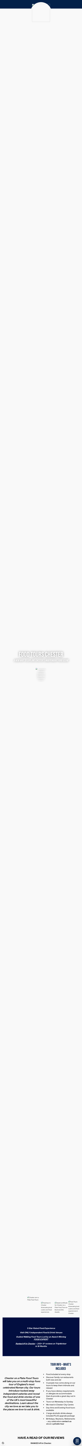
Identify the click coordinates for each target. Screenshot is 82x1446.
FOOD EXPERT (41, 1339)
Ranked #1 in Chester (25, 1343)
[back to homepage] (41, 13)
